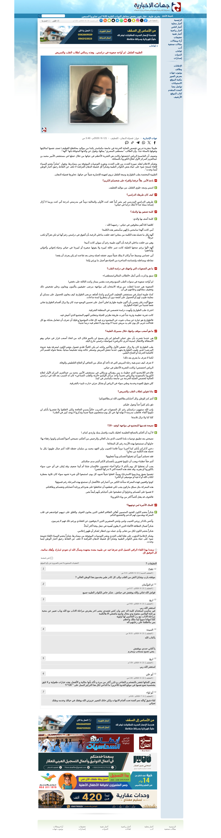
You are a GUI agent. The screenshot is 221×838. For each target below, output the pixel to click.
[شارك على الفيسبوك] (154, 144)
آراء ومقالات (176, 40)
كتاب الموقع (176, 93)
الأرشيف (178, 97)
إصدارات (178, 58)
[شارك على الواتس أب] (143, 144)
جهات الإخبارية (150, 138)
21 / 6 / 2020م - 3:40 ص (94, 138)
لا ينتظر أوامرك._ (151, 16)
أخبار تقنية (177, 34)
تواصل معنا (177, 86)
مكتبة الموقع (176, 79)
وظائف (178, 69)
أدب (180, 47)
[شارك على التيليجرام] (137, 144)
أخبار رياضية (176, 30)
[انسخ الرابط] (132, 144)
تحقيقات (178, 37)
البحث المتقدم (175, 90)
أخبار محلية (176, 23)
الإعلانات (178, 65)
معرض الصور (176, 76)
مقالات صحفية (175, 44)
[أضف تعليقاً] (126, 144)
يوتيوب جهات (176, 72)
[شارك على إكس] (149, 144)
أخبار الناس (176, 27)
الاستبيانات (177, 83)
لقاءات (178, 51)
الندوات (178, 54)
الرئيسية (178, 20)
